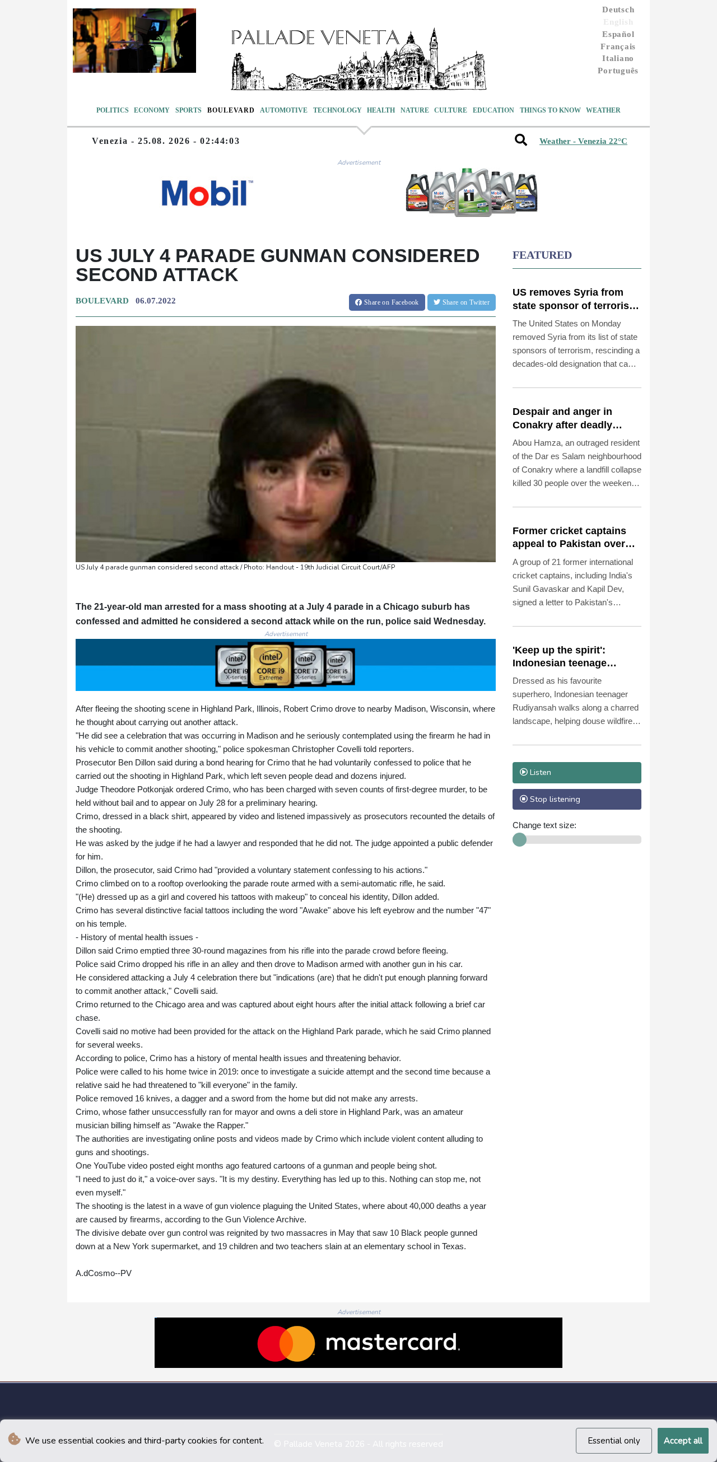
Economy (152, 110)
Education (493, 110)
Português (618, 70)
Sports (188, 110)
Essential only (614, 1440)
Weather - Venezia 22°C (583, 141)
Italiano (618, 58)
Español (618, 34)
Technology (337, 110)
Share (390, 302)
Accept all (683, 1440)
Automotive (284, 110)
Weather (603, 110)
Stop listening (554, 799)
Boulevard (231, 110)
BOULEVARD (102, 300)
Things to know (550, 110)
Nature (415, 110)
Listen (539, 772)
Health (381, 110)
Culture (450, 110)
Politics (112, 110)
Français (618, 46)
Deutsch (618, 9)
